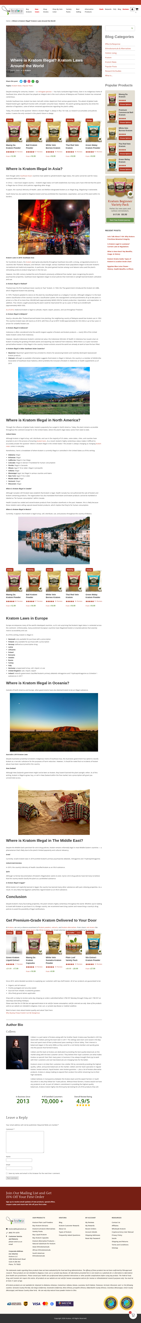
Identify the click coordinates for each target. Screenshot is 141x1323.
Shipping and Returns (120, 1241)
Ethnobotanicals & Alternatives (118, 48)
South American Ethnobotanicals (38, 1254)
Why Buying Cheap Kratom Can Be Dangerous (23, 1013)
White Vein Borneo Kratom (125, 129)
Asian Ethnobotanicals (40, 1247)
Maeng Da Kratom (123, 95)
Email (8, 1165)
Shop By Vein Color (57, 10)
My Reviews (89, 1222)
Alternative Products (89, 10)
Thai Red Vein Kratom (125, 145)
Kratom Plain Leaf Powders (42, 1222)
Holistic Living (111, 53)
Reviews (126, 9)
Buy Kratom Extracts (40, 1225)
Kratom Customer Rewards (69, 1225)
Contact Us (116, 1222)
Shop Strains (45, 10)
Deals (101, 9)
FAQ (114, 9)
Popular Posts (28, 86)
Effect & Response (112, 44)
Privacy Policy (117, 1235)
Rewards (108, 9)
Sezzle (114, 1238)
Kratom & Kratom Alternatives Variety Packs (43, 1230)
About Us (62, 1229)
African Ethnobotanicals (41, 1250)
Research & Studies (113, 71)
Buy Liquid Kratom (39, 1234)
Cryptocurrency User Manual (123, 1232)
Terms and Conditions (120, 1245)
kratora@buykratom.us (17, 1229)
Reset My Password (92, 1238)
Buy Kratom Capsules (40, 1238)
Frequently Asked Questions (69, 1235)
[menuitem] (30, 10)
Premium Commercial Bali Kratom (126, 112)
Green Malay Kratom (124, 160)
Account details (91, 1232)
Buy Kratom (29, 10)
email (11, 1244)
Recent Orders (90, 1229)
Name (8, 1156)
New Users (37, 10)
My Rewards (90, 1225)
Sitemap (115, 1248)
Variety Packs (68, 10)
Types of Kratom (65, 1232)
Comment (10, 1129)
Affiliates (115, 1225)
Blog (119, 9)
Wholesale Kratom (119, 1229)
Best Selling (78, 10)
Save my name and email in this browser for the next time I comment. (34, 1173)
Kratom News (17, 86)
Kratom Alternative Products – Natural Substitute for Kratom (43, 1242)
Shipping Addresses (92, 1235)
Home (8, 21)
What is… (109, 75)
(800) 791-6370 (14, 1233)
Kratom (108, 57)
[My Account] (132, 9)
